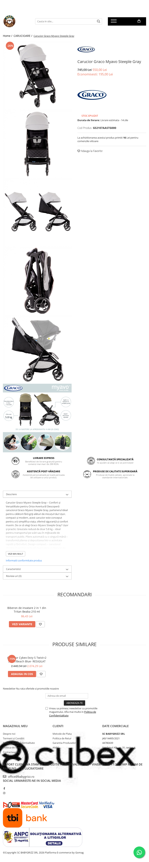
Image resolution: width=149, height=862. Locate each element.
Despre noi (9, 733)
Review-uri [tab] (14, 576)
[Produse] (114, 22)
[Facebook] (4, 788)
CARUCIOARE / (23, 36)
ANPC (56, 747)
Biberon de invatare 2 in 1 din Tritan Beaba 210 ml (26, 609)
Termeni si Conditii (13, 738)
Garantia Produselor (64, 743)
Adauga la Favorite (91, 151)
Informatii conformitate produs (24, 560)
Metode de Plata (62, 733)
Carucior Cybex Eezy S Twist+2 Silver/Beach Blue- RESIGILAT (26, 659)
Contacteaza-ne (12, 752)
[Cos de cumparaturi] (139, 21)
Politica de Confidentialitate (19, 743)
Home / (8, 36)
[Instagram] (4, 793)
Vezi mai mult (15, 553)
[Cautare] (98, 21)
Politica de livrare (13, 747)
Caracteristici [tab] (13, 569)
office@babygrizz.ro (20, 776)
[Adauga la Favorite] (40, 624)
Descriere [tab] (11, 494)
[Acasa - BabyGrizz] (16, 21)
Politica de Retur (62, 738)
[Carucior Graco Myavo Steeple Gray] (37, 75)
